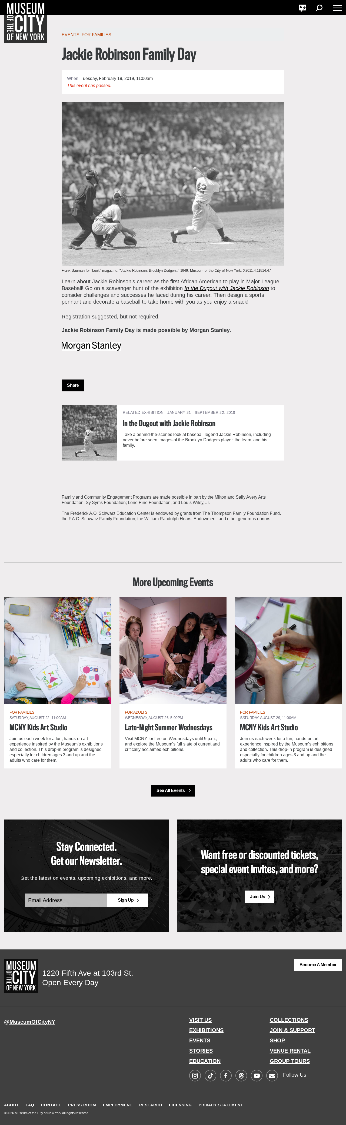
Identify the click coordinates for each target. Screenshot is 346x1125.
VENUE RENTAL (290, 1051)
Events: (72, 34)
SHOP (277, 1040)
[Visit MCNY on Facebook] (225, 1076)
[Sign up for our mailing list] (272, 1076)
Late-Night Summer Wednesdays (168, 728)
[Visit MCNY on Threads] (241, 1076)
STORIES (201, 1051)
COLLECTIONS (289, 1020)
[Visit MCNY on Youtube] (256, 1076)
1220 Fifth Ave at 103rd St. (87, 973)
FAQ (30, 1105)
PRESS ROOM (82, 1105)
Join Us (257, 896)
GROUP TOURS (290, 1061)
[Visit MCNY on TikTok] (210, 1076)
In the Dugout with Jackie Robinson (226, 288)
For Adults (136, 712)
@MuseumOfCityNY (29, 1022)
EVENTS (199, 1040)
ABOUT (11, 1105)
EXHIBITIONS (206, 1030)
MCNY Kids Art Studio (38, 728)
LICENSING (180, 1105)
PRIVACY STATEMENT (221, 1105)
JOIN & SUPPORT (292, 1030)
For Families (96, 34)
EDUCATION (205, 1061)
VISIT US (200, 1020)
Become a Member (318, 964)
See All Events (171, 790)
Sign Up (126, 900)
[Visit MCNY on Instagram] (195, 1076)
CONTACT (51, 1105)
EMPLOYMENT (117, 1105)
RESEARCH (150, 1105)
